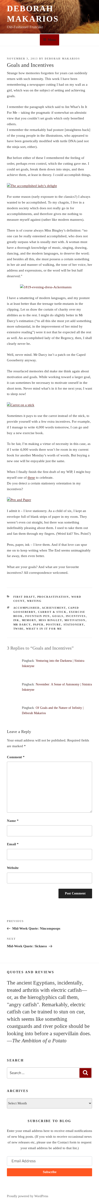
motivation (75, 620)
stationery (74, 624)
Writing (34, 601)
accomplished (26, 607)
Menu (52, 40)
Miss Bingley (50, 620)
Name (13, 821)
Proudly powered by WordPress (27, 1196)
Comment (16, 757)
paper (38, 624)
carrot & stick (52, 612)
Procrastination (53, 596)
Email (13, 844)
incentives (76, 616)
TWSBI (18, 628)
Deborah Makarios (62, 58)
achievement (54, 607)
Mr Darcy (22, 624)
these (31, 477)
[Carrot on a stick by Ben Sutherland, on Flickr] (20, 405)
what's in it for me (44, 628)
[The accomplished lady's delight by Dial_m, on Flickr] (32, 186)
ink (16, 620)
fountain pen (37, 616)
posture (53, 624)
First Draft (24, 596)
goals (58, 616)
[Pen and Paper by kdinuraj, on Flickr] (19, 500)
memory (29, 620)
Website (13, 868)
